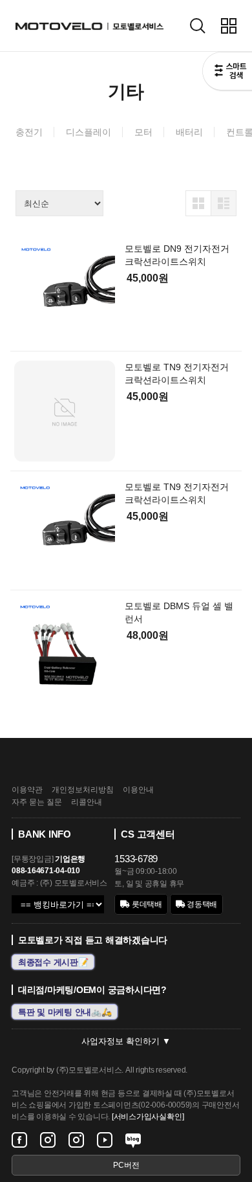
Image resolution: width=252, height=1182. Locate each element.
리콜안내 (86, 802)
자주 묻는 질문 (37, 802)
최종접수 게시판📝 (53, 961)
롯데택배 (146, 904)
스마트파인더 (227, 72)
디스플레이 (88, 132)
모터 (143, 132)
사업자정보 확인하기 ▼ (126, 1041)
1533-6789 (136, 858)
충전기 (29, 132)
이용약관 (27, 789)
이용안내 (138, 789)
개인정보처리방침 (83, 789)
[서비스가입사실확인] (148, 1116)
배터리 (189, 132)
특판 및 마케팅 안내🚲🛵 (65, 1011)
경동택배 (201, 904)
